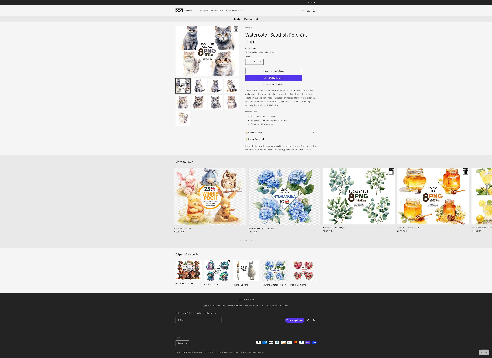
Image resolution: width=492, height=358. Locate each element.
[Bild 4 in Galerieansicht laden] (231, 86)
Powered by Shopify (195, 352)
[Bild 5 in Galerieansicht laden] (183, 102)
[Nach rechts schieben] (251, 240)
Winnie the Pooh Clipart (183, 228)
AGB (236, 352)
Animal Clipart (240, 284)
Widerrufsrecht (210, 352)
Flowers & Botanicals (272, 284)
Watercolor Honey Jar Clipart (408, 228)
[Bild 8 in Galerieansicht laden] (231, 102)
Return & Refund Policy (254, 305)
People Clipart (183, 283)
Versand (248, 52)
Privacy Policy (272, 305)
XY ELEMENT (185, 352)
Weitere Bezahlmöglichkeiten (273, 84)
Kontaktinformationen (256, 352)
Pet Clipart (209, 284)
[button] (211, 10)
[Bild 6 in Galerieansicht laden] (199, 102)
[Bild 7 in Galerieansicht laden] (215, 102)
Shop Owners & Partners (233, 305)
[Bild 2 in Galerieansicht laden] (199, 86)
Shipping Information (212, 305)
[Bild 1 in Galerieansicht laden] (183, 86)
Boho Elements (298, 284)
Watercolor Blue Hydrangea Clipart (262, 228)
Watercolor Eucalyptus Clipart (334, 228)
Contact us (284, 305)
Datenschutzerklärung (225, 352)
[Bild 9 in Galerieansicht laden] (183, 118)
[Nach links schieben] (240, 240)
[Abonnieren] (219, 320)
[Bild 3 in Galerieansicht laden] (215, 86)
